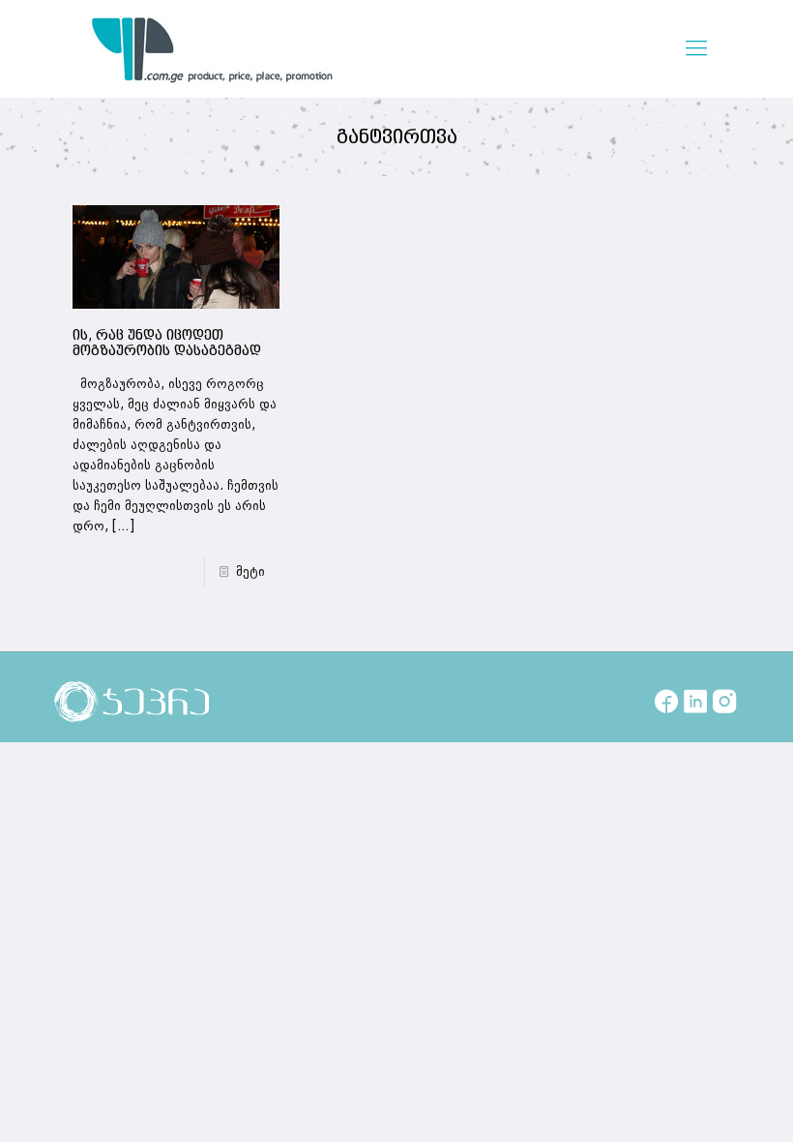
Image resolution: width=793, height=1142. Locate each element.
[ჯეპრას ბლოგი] (212, 48)
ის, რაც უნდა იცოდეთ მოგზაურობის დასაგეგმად (167, 343)
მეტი (250, 571)
